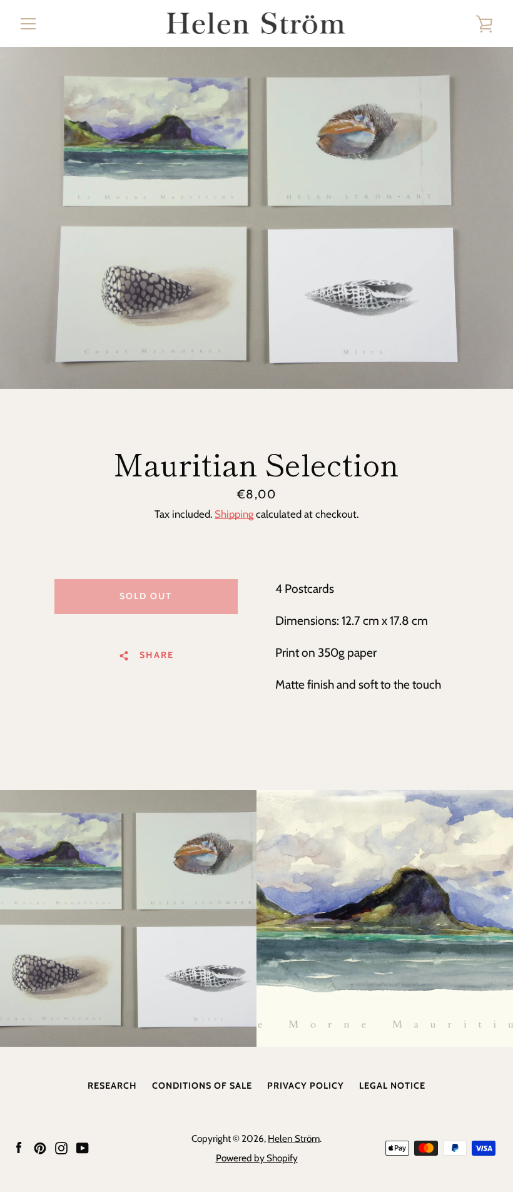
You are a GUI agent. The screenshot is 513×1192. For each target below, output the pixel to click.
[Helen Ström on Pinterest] (40, 1146)
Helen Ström (294, 1138)
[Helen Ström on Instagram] (61, 1146)
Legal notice (392, 1085)
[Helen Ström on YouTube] (82, 1146)
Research (112, 1085)
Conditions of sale (202, 1085)
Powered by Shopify (257, 1158)
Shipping (234, 514)
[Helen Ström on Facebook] (19, 1146)
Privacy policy (305, 1085)
